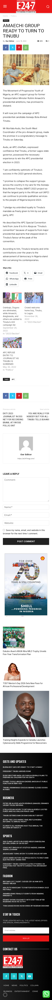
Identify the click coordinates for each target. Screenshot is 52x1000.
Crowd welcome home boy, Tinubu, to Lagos (33, 310)
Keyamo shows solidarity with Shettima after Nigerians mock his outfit (24, 901)
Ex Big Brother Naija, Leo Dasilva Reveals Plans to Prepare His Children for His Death (25, 776)
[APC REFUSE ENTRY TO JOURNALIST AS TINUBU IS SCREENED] (12, 342)
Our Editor (9, 41)
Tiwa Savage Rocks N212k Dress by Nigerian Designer (26, 906)
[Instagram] (14, 976)
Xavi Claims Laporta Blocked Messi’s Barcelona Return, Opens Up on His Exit (24, 842)
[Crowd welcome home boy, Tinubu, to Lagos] (34, 297)
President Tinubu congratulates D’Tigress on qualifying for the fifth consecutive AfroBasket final (25, 866)
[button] (5, 995)
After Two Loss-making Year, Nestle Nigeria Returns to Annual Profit (22, 821)
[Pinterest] (19, 47)
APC (13, 379)
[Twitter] (12, 47)
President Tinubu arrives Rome (17, 771)
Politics (13, 16)
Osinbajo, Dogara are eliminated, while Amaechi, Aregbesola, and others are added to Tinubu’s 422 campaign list (12, 316)
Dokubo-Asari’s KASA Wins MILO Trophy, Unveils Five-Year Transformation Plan (24, 652)
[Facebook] (6, 47)
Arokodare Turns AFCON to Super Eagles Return (25, 854)
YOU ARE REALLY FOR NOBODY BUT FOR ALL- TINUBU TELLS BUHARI (38, 416)
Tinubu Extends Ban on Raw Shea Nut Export (23, 816)
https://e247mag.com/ (26, 459)
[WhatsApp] (26, 47)
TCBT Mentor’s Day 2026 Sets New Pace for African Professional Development (23, 685)
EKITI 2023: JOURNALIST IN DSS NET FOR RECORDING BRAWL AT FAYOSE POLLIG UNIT (13, 419)
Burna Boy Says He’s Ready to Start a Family (22, 767)
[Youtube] (29, 976)
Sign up (26, 938)
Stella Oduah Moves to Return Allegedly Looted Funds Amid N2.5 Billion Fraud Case (25, 810)
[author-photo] (26, 450)
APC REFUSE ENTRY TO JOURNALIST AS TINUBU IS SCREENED (11, 358)
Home (5, 16)
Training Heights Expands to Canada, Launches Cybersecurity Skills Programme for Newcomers (25, 741)
